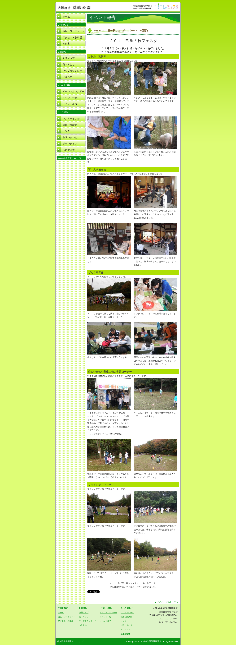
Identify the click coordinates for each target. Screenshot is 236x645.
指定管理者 (69, 150)
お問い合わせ (70, 137)
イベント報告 (70, 104)
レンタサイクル (71, 118)
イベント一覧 (70, 98)
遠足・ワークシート (73, 31)
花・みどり (69, 64)
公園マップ (69, 58)
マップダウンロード (73, 70)
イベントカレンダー (73, 91)
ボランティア (71, 143)
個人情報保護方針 (65, 641)
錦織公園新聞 (70, 125)
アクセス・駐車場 (72, 37)
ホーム (66, 16)
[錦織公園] (74, 9)
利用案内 (67, 43)
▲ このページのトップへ (166, 602)
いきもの (67, 77)
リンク (66, 131)
